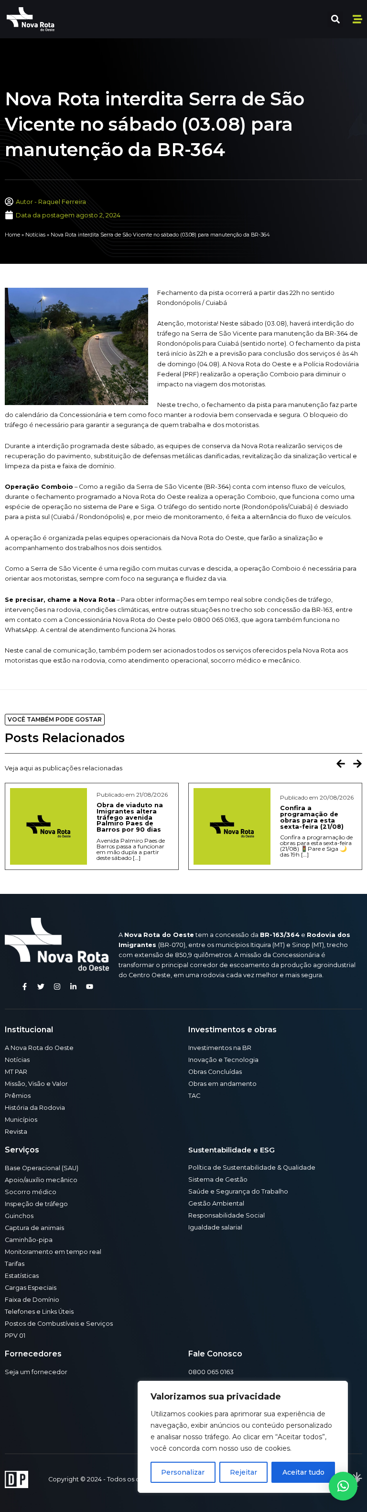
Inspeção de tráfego (36, 1203)
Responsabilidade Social (226, 1215)
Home (12, 234)
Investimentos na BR (219, 1047)
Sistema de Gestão (218, 1179)
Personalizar (183, 1472)
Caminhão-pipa (29, 1239)
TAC (194, 1095)
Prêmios (18, 1095)
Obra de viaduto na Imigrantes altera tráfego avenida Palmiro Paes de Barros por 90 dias (130, 817)
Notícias (35, 234)
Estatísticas (22, 1275)
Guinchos (19, 1215)
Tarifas (14, 1263)
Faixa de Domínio (32, 1299)
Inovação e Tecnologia (223, 1059)
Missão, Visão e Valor (36, 1083)
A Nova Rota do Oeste (39, 1047)
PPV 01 (15, 1335)
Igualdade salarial (215, 1227)
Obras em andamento (222, 1083)
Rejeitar (243, 1472)
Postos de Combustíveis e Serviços (59, 1323)
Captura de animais (34, 1227)
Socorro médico (30, 1192)
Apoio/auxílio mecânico (41, 1180)
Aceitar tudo (303, 1472)
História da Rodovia (35, 1107)
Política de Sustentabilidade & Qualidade (251, 1167)
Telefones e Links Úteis (39, 1311)
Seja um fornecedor (36, 1372)
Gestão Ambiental (216, 1203)
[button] (335, 19)
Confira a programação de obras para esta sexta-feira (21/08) (312, 817)
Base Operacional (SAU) (41, 1168)
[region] (243, 1437)
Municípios (21, 1119)
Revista (16, 1131)
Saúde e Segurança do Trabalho (238, 1191)
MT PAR (16, 1071)
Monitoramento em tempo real (53, 1251)
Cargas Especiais (30, 1287)
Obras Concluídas (215, 1071)
